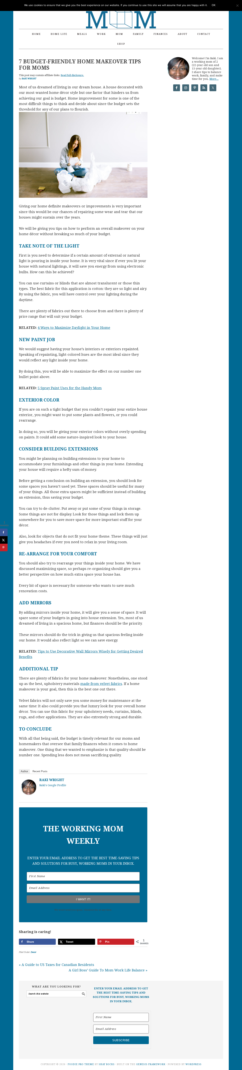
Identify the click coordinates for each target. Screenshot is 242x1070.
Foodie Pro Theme (81, 1064)
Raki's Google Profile (52, 785)
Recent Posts (40, 771)
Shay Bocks (107, 1064)
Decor (33, 952)
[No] (237, 5)
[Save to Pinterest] (4, 547)
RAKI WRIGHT (51, 780)
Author (24, 771)
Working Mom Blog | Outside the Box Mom (121, 12)
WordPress (193, 1064)
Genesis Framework (150, 1064)
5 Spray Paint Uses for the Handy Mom (70, 388)
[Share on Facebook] (4, 532)
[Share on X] (4, 540)
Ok (214, 5)
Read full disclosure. (72, 75)
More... (214, 78)
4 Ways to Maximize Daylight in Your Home (74, 328)
